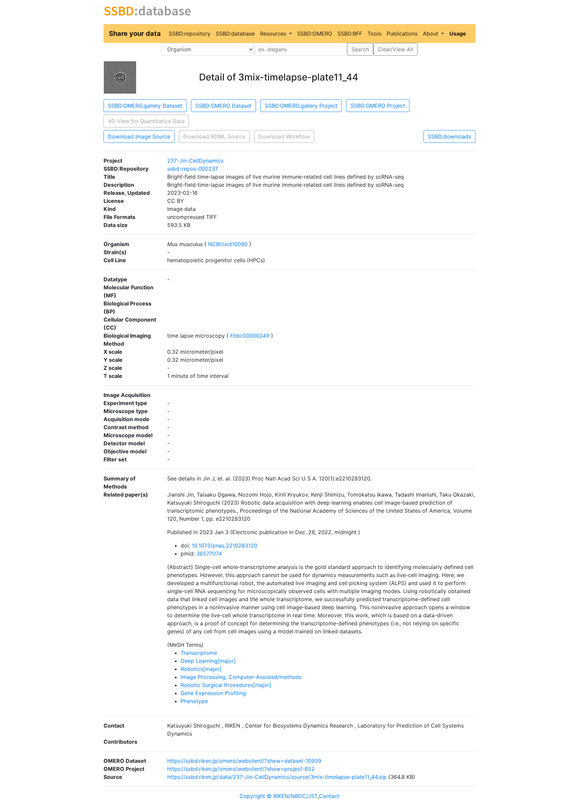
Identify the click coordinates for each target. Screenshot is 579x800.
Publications (402, 33)
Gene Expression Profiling (213, 693)
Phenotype (194, 701)
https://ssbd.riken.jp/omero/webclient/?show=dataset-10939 (244, 760)
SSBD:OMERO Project (377, 105)
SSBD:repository (189, 33)
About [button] (431, 33)
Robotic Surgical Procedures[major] (226, 685)
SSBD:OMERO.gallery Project (301, 105)
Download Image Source (139, 136)
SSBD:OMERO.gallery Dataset (145, 105)
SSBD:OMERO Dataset (223, 105)
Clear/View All (395, 49)
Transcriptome (199, 652)
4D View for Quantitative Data (146, 121)
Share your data (135, 34)
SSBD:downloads (449, 136)
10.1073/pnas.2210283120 (224, 545)
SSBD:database (235, 33)
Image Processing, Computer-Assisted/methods (241, 677)
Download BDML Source (214, 136)
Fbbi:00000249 (250, 335)
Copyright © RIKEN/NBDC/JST (279, 796)
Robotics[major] (201, 669)
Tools (374, 33)
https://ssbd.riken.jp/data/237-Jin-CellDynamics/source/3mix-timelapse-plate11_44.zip (277, 777)
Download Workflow (284, 136)
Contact (329, 796)
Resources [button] (274, 33)
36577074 (209, 553)
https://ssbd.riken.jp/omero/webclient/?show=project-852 (241, 768)
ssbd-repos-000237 (192, 168)
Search (360, 49)
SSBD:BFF (349, 33)
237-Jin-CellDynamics (195, 160)
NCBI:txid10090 (227, 244)
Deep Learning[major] (208, 661)
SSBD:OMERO (314, 33)
